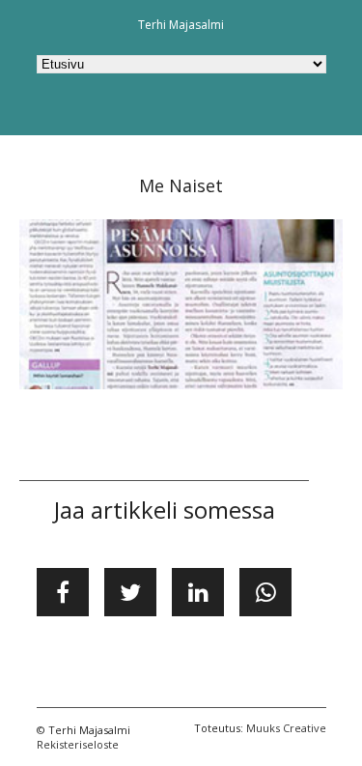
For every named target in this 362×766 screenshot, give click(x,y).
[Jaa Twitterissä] (130, 592)
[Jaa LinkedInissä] (198, 592)
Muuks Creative (286, 728)
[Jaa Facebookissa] (63, 592)
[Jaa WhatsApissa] (265, 592)
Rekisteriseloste (78, 744)
